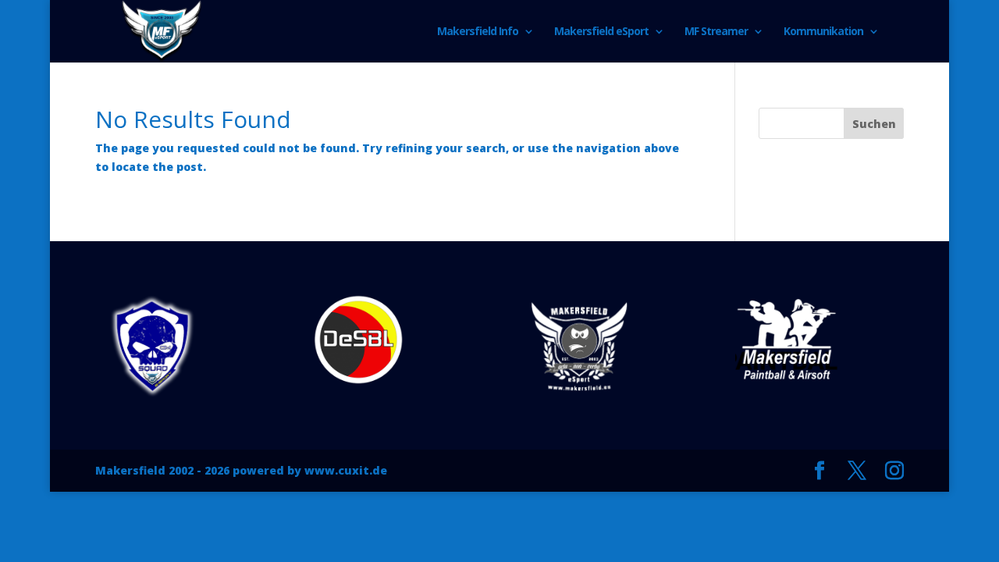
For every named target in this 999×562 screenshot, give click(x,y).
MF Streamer (716, 32)
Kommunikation (823, 32)
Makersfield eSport (601, 32)
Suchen (874, 123)
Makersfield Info (477, 32)
